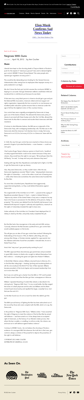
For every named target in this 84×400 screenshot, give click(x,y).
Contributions (70, 65)
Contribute (75, 7)
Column (7, 59)
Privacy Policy (62, 392)
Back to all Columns (10, 51)
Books (43, 13)
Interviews (53, 13)
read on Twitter (71, 4)
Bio (48, 13)
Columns (21, 13)
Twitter (60, 13)
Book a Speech (35, 13)
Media (27, 13)
